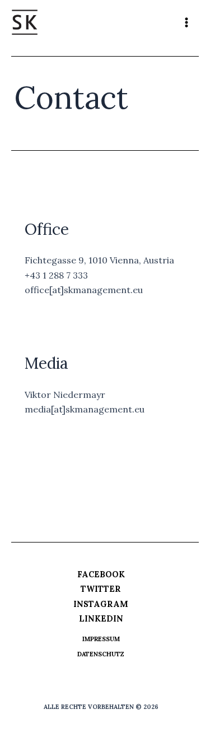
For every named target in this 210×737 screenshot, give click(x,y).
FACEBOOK (101, 574)
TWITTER (101, 589)
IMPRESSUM (101, 639)
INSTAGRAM (100, 604)
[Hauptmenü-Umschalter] (186, 22)
